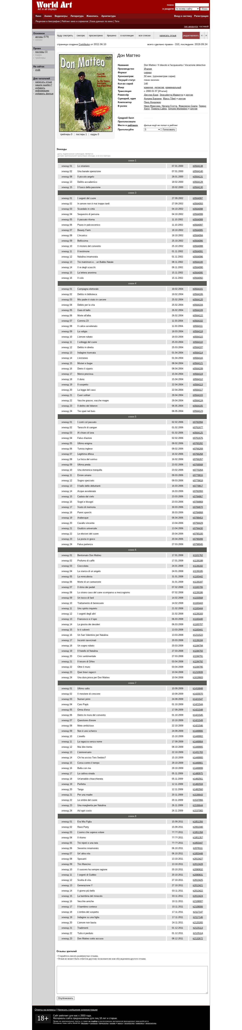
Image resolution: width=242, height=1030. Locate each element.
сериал (148, 72)
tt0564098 (198, 209)
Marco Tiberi (169, 98)
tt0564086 (198, 240)
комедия (148, 87)
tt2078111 (198, 848)
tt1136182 (198, 566)
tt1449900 (198, 757)
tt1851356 (198, 821)
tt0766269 (198, 448)
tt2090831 (198, 874)
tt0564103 (198, 395)
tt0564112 (198, 379)
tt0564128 (198, 182)
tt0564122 (198, 315)
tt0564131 (198, 176)
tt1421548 (198, 709)
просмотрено (96, 35)
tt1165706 (198, 587)
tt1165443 (198, 603)
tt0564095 (198, 272)
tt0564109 (198, 310)
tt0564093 (198, 203)
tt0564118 (198, 331)
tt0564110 (198, 342)
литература (129, 1023)
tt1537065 (198, 810)
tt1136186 (198, 592)
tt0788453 (198, 517)
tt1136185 (198, 571)
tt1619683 (198, 677)
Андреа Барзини (153, 98)
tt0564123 (198, 411)
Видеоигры (61, 16)
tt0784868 (198, 512)
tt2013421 (198, 885)
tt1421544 (198, 704)
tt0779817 (198, 486)
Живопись (92, 16)
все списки (144, 35)
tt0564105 (198, 405)
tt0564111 (198, 326)
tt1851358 (198, 832)
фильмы (84, 1023)
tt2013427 (198, 859)
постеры (39, 51)
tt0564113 (198, 384)
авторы (39, 36)
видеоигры (103, 1023)
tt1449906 (198, 731)
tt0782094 (198, 422)
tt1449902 (198, 736)
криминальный (173, 87)
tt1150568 (198, 597)
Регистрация (201, 16)
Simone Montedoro (177, 108)
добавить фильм (44, 93)
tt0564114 (198, 352)
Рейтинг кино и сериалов (75, 21)
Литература (77, 16)
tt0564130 (198, 187)
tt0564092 (198, 278)
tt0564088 (198, 246)
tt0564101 (198, 289)
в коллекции (127, 35)
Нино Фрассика (152, 106)
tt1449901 (198, 763)
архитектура (151, 1023)
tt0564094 (198, 235)
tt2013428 (198, 864)
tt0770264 (198, 470)
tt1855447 (198, 843)
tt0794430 (198, 528)
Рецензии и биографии (48, 21)
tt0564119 (198, 374)
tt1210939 (198, 672)
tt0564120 (198, 299)
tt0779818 (198, 480)
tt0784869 (198, 501)
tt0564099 (198, 214)
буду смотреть (65, 35)
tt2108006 (198, 906)
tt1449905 (198, 747)
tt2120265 (198, 922)
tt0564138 (198, 166)
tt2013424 (198, 896)
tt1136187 (198, 582)
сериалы (94, 1023)
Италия (148, 68)
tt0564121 (198, 363)
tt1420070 (198, 693)
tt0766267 (198, 459)
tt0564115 (198, 336)
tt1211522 (198, 635)
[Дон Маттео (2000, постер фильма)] (85, 131)
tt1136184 (198, 640)
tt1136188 (198, 560)
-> (206, 35)
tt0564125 (198, 432)
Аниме (48, 16)
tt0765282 (198, 443)
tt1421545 (198, 715)
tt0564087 (198, 198)
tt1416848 (198, 688)
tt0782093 (198, 491)
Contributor (84, 44)
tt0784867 (198, 496)
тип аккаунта (191, 26)
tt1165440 (198, 619)
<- (202, 35)
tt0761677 (198, 427)
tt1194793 (198, 651)
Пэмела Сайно (159, 108)
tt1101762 (198, 555)
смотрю (81, 35)
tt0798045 (198, 544)
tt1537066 (198, 800)
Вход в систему (183, 16)
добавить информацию (42, 89)
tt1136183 (198, 613)
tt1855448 (198, 853)
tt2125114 (198, 933)
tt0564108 (198, 368)
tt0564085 (198, 230)
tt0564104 (198, 305)
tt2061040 (198, 827)
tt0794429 (198, 523)
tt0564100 (198, 262)
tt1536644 (198, 805)
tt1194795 (198, 667)
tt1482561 (198, 778)
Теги (117, 21)
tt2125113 (198, 928)
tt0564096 (198, 256)
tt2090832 (198, 869)
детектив (159, 87)
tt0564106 (198, 294)
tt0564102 (198, 320)
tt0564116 (198, 358)
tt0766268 (198, 454)
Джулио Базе (151, 95)
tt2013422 (198, 890)
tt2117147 (198, 912)
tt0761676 (198, 438)
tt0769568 (198, 464)
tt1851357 (198, 837)
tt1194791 (198, 656)
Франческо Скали (188, 106)
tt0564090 (198, 267)
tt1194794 (198, 645)
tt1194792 (198, 661)
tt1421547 (198, 699)
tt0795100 (198, 533)
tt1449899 (198, 768)
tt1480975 (198, 773)
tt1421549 (198, 720)
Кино (38, 16)
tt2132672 (198, 938)
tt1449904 (198, 741)
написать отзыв (43, 82)
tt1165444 (198, 608)
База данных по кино (101, 21)
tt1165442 (198, 576)
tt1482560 (198, 789)
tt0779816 (198, 475)
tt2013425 (198, 880)
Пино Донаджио (152, 102)
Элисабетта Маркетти (171, 95)
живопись (140, 1023)
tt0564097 (198, 224)
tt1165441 (198, 629)
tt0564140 (198, 171)
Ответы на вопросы (45, 1009)
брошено (111, 35)
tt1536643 (198, 794)
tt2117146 (198, 917)
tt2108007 (198, 901)
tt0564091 (198, 251)
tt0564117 (198, 390)
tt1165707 (198, 624)
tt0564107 (198, 347)
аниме (113, 1023)
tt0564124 (198, 400)
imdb (37, 70)
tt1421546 (198, 725)
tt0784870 (198, 507)
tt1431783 (198, 752)
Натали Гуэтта (169, 106)
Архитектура (108, 16)
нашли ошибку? (43, 85)
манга (120, 1023)
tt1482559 (198, 784)
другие (189, 95)
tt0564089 (198, 219)
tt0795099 (198, 539)
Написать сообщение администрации (77, 1009)
